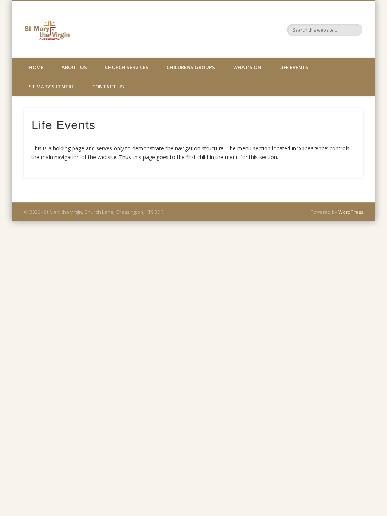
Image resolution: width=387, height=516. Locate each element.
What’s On (247, 67)
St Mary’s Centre (51, 86)
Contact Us (108, 86)
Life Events (293, 67)
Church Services (127, 67)
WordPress (350, 212)
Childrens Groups (191, 67)
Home (36, 67)
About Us (74, 67)
